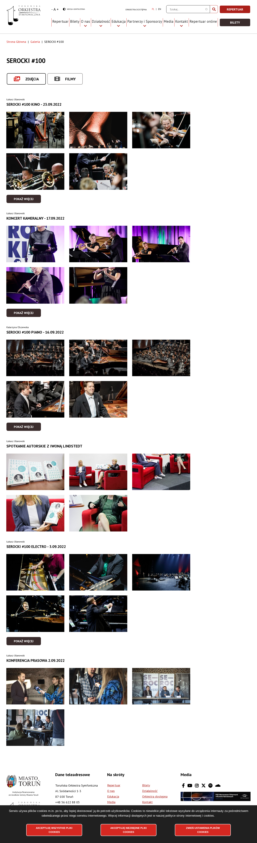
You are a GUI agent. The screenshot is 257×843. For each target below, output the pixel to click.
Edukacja (113, 796)
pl (153, 9)
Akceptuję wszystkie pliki (54, 830)
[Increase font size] (58, 9)
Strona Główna (16, 42)
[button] (35, 130)
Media (168, 21)
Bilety (74, 21)
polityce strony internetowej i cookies (189, 815)
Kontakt (147, 802)
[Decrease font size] (52, 9)
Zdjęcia (32, 79)
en (159, 9)
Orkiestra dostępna (136, 9)
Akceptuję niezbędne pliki (128, 830)
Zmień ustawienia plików (203, 830)
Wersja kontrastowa (74, 9)
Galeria (35, 42)
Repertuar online (203, 21)
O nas (111, 791)
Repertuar (60, 21)
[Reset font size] (54, 9)
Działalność (150, 791)
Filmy (70, 79)
